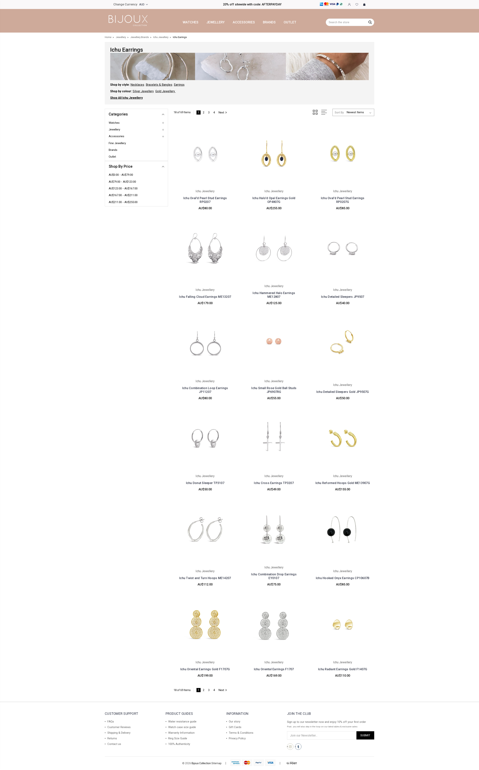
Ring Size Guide (177, 738)
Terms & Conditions (241, 732)
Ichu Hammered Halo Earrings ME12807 (274, 295)
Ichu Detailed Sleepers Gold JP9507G (342, 392)
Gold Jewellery (165, 91)
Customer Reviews (119, 727)
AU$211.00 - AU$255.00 (123, 202)
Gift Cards (235, 727)
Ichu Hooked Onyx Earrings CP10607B (343, 578)
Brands (269, 22)
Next (221, 112)
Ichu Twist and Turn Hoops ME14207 (205, 578)
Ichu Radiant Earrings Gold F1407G (342, 669)
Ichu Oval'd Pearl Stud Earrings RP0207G (342, 200)
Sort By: (339, 112)
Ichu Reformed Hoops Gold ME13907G (342, 483)
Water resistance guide (182, 721)
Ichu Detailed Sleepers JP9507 (342, 297)
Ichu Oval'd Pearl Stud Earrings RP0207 (205, 200)
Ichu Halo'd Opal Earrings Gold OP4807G (273, 200)
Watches (190, 22)
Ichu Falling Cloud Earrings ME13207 (205, 297)
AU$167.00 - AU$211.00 (123, 195)
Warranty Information (181, 732)
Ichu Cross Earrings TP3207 (274, 483)
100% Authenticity (179, 744)
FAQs (110, 721)
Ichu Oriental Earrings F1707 (274, 669)
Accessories (244, 22)
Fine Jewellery (117, 143)
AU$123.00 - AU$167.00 (123, 188)
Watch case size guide (182, 727)
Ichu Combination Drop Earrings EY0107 (274, 576)
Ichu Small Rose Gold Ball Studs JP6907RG (273, 390)
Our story (234, 721)
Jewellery (215, 22)
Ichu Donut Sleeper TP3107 (205, 483)
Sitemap (216, 763)
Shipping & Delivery (118, 732)
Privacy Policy (237, 738)
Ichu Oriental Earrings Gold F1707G (205, 669)
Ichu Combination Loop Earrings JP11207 (205, 390)
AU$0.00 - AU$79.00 (121, 174)
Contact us (114, 744)
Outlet (290, 22)
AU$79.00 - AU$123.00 (122, 181)
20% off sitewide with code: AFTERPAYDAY (252, 4)
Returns (112, 738)
